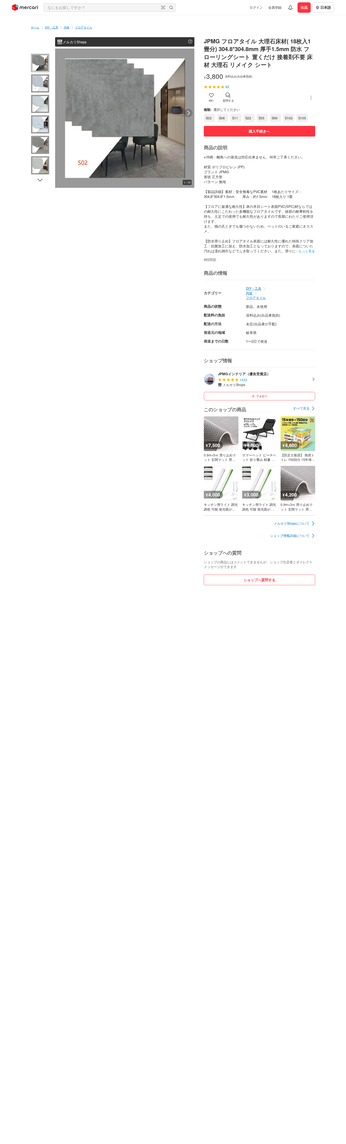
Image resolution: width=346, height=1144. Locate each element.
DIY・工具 (51, 27)
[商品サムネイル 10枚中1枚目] (40, 63)
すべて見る (301, 408)
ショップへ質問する (259, 579)
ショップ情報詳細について (290, 535)
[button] (163, 8)
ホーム (35, 27)
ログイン (256, 7)
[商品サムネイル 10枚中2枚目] (40, 83)
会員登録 (275, 7)
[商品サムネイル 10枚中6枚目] (40, 165)
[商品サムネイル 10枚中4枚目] (40, 124)
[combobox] (109, 7)
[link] (304, 408)
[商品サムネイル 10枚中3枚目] (40, 104)
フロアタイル (83, 27)
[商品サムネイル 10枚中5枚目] (40, 145)
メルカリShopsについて (292, 523)
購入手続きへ (259, 131)
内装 (66, 27)
